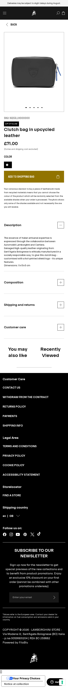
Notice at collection (16, 684)
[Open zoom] (34, 72)
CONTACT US (11, 387)
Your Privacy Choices (26, 678)
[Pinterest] (25, 534)
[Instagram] (11, 534)
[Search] (58, 13)
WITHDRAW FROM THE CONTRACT (26, 397)
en (4, 515)
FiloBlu (23, 642)
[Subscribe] (54, 597)
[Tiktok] (39, 534)
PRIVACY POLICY (14, 455)
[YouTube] (18, 534)
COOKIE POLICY (13, 465)
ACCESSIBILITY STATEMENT (21, 474)
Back (14, 24)
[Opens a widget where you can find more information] (56, 682)
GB (11, 515)
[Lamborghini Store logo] (34, 13)
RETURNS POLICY (14, 406)
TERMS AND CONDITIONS (20, 446)
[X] (32, 534)
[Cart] (63, 13)
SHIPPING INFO (13, 425)
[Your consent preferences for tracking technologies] (62, 682)
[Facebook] (5, 534)
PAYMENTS (10, 416)
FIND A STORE (12, 495)
